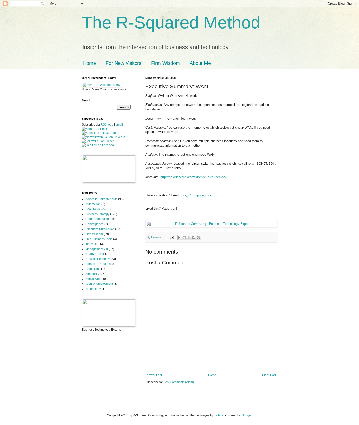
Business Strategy (97, 214)
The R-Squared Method (171, 22)
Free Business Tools (98, 239)
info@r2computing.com (196, 195)
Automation (93, 204)
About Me (200, 63)
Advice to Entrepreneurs (101, 199)
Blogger (246, 415)
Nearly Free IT (94, 254)
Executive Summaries (99, 229)
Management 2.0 (96, 249)
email (119, 124)
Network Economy (97, 259)
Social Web (93, 279)
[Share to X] (189, 237)
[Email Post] (172, 237)
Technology (93, 289)
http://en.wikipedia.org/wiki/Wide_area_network (193, 177)
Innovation (92, 244)
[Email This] (179, 237)
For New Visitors (123, 63)
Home (89, 63)
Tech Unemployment (99, 283)
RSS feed (107, 124)
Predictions (92, 269)
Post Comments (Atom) (178, 382)
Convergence (94, 224)
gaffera (218, 415)
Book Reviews (95, 209)
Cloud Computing (97, 219)
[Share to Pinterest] (198, 237)
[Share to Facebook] (193, 237)
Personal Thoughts (98, 264)
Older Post (269, 375)
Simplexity (92, 274)
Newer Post (154, 375)
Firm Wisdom (165, 63)
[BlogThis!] (184, 237)
